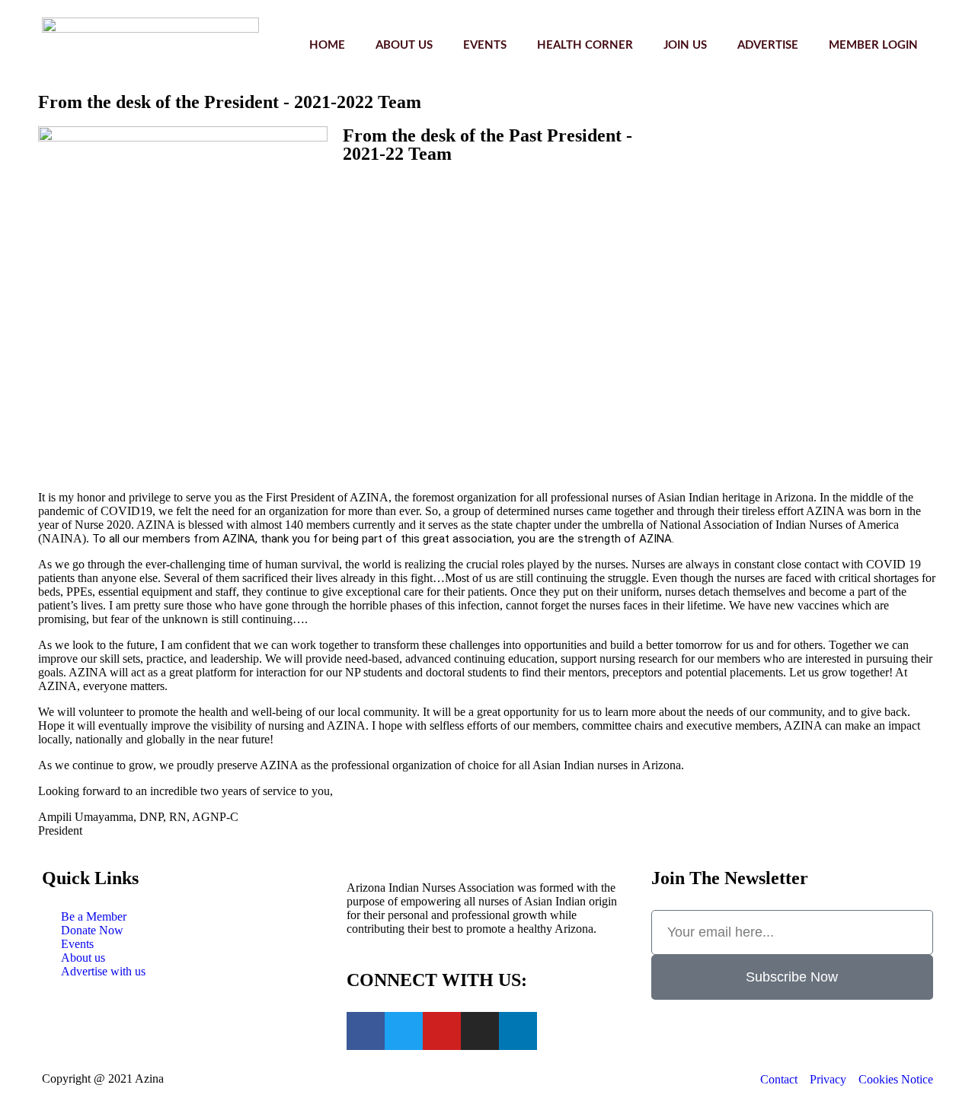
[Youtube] (442, 1031)
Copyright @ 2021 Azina (103, 1078)
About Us (404, 45)
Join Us (685, 45)
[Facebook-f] (366, 1031)
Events (485, 45)
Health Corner (585, 45)
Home (327, 45)
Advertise (767, 45)
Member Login (873, 45)
